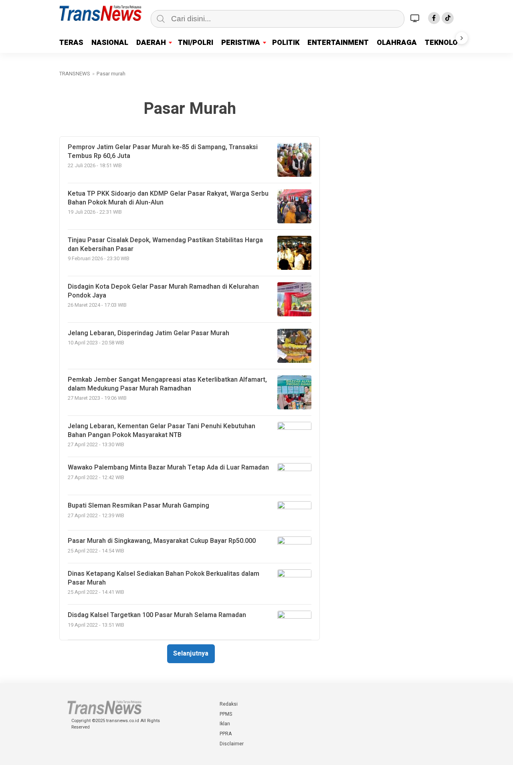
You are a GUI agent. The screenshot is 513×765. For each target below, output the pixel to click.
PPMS (226, 714)
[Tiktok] (448, 18)
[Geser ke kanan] (462, 38)
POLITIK (285, 42)
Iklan (225, 723)
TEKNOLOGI (445, 42)
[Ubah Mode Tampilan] (416, 18)
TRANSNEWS (74, 73)
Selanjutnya (190, 653)
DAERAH (151, 42)
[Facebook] (434, 18)
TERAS (71, 42)
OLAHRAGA (397, 42)
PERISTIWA (240, 42)
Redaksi (229, 704)
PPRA (226, 733)
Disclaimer (232, 743)
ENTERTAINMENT (338, 42)
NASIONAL (109, 42)
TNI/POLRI (195, 42)
